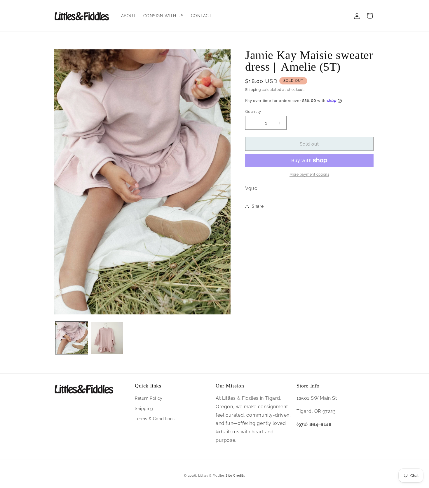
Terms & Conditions (155, 418)
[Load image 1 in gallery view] (71, 338)
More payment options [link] (309, 174)
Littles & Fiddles (212, 475)
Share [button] (258, 206)
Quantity (253, 111)
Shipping (253, 90)
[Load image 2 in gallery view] (107, 338)
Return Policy (149, 398)
